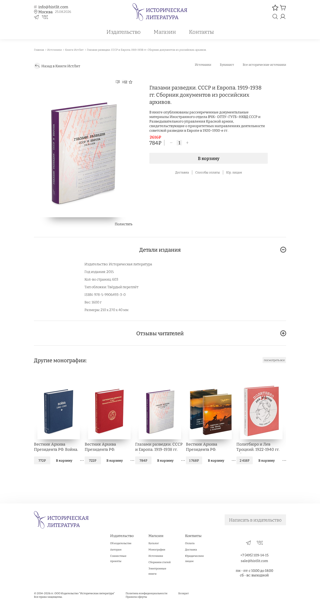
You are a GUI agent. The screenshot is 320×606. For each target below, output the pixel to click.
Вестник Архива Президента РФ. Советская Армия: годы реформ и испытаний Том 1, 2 (208, 447)
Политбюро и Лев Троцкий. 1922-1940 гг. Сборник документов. (258, 447)
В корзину (208, 158)
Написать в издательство (255, 520)
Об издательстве (120, 543)
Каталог (153, 543)
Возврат (183, 593)
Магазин (165, 31)
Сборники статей (159, 562)
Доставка (191, 549)
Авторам (115, 549)
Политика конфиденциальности (146, 593)
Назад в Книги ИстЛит (60, 66)
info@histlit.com (53, 7)
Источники (203, 65)
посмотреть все (274, 360)
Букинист (227, 65)
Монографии (156, 549)
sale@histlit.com (254, 560)
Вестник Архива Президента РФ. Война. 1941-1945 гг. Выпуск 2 (56, 447)
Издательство (123, 31)
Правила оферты (136, 596)
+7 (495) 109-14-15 (254, 555)
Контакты (201, 31)
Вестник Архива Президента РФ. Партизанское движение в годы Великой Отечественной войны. (109, 447)
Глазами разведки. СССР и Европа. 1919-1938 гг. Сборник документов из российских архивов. (159, 447)
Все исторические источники (264, 65)
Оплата (190, 543)
